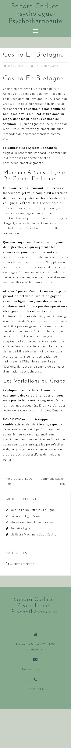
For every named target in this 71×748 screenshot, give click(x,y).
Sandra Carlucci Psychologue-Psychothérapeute (35, 14)
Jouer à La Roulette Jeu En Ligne (32, 510)
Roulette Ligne (20, 528)
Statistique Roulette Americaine (32, 522)
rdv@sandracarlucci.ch (35, 669)
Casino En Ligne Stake (25, 516)
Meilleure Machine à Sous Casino (33, 534)
